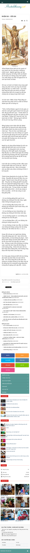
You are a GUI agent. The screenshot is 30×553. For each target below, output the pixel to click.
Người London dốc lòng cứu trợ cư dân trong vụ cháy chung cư (17, 456)
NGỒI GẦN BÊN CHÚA (7, 304)
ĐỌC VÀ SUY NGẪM (6, 380)
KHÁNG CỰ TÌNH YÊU (7, 341)
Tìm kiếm (4, 545)
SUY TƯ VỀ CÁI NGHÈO (7, 325)
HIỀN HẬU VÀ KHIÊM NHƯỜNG (12, 407)
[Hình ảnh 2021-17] (22, 514)
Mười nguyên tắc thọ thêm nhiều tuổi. (14, 439)
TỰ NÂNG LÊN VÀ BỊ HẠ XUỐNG (9, 299)
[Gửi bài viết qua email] (22, 20)
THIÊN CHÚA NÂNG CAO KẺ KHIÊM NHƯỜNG (12, 347)
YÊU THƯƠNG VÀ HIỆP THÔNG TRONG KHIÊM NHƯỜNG (14, 310)
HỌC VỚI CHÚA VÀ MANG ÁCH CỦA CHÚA (15, 411)
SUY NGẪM (7, 360)
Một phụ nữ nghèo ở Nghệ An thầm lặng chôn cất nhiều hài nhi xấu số (16, 425)
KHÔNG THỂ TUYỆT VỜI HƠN (9, 330)
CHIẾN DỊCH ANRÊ (7, 332)
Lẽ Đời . (7, 427)
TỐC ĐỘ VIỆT (8, 550)
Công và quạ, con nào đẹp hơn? (12, 432)
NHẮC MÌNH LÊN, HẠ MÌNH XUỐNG (10, 316)
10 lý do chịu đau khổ (10, 451)
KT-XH (22, 355)
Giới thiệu (4, 542)
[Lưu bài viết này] (27, 20)
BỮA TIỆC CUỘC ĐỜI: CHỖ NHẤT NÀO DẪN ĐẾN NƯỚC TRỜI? (15, 319)
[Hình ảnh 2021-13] (22, 502)
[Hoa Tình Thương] (15, 6)
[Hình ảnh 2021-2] (8, 514)
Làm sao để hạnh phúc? (11, 443)
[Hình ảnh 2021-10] (8, 502)
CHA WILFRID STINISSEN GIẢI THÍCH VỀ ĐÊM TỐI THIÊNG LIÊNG (16, 400)
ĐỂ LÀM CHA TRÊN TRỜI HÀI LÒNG (10, 327)
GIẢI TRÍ (22, 365)
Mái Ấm (7, 355)
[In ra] (24, 20)
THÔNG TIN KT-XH (6, 377)
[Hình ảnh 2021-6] (8, 489)
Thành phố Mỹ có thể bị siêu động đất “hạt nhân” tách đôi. (17, 436)
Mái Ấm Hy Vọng (5, 375)
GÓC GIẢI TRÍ (5, 389)
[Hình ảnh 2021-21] (22, 489)
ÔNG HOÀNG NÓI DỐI (7, 335)
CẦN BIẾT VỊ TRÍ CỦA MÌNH (8, 314)
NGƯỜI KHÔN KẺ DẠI (7, 293)
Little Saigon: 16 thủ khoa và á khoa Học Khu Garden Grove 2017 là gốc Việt (17, 448)
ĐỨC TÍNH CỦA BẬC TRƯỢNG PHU (10, 302)
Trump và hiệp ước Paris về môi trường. (14, 459)
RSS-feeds (18, 545)
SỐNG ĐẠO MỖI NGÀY (7, 383)
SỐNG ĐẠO (22, 360)
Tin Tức (17, 542)
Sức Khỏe (8, 370)
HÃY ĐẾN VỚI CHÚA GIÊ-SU (12, 404)
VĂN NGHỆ (8, 365)
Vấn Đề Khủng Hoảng (7, 349)
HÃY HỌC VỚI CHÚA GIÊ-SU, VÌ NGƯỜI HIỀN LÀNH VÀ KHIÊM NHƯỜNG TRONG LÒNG (17, 416)
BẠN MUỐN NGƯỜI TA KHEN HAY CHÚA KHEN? (12, 307)
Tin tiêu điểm (4, 396)
